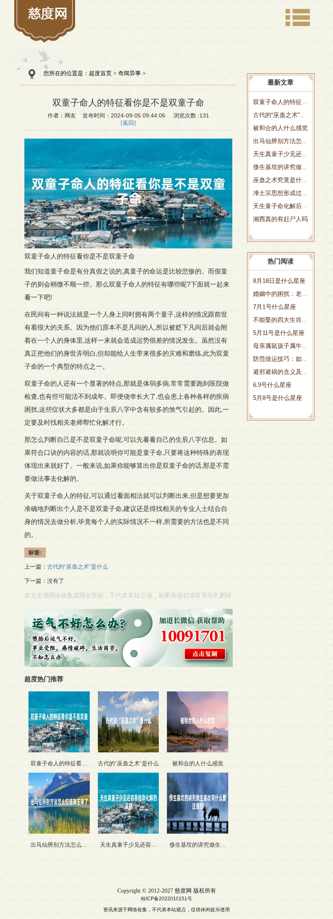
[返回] (128, 123)
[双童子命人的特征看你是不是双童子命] (48, 13)
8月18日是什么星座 (279, 280)
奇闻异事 (129, 73)
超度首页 (100, 73)
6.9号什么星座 (272, 384)
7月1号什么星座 (274, 306)
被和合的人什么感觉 (280, 127)
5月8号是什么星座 (277, 397)
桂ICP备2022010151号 (166, 899)
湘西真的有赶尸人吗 (280, 218)
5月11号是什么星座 (279, 332)
